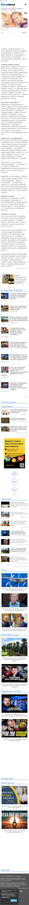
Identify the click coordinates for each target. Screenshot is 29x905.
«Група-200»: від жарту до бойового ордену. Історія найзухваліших (18, 307)
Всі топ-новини (24, 436)
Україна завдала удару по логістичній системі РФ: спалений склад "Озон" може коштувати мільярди (18, 344)
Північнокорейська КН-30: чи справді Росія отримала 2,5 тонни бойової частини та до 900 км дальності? (18, 357)
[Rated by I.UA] (21, 891)
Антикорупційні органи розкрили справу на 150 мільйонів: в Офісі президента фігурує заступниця (18, 331)
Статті (25, 13)
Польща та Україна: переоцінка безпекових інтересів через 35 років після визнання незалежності (18, 541)
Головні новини (6, 406)
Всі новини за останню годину (20, 566)
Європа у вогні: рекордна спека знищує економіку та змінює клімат (14, 831)
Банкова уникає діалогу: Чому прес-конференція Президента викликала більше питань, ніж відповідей (14, 685)
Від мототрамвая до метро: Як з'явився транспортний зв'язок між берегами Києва (19, 318)
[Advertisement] (14, 759)
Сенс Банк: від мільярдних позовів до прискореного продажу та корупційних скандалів (18, 296)
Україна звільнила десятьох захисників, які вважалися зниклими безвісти (19, 514)
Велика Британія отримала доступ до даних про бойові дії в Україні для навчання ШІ (19, 411)
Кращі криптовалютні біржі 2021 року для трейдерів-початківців (21, 279)
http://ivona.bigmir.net (25, 268)
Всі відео (26, 396)
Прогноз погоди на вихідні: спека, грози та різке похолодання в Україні (14, 806)
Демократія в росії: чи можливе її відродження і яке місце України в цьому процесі (14, 609)
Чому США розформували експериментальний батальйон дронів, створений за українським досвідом (18, 386)
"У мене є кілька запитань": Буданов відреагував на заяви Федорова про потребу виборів (18, 532)
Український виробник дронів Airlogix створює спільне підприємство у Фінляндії (14, 589)
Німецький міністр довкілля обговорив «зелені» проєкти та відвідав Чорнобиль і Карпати (14, 629)
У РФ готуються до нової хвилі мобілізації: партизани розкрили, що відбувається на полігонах (18, 550)
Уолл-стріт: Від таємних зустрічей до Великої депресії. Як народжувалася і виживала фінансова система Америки (14, 371)
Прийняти (13, 900)
